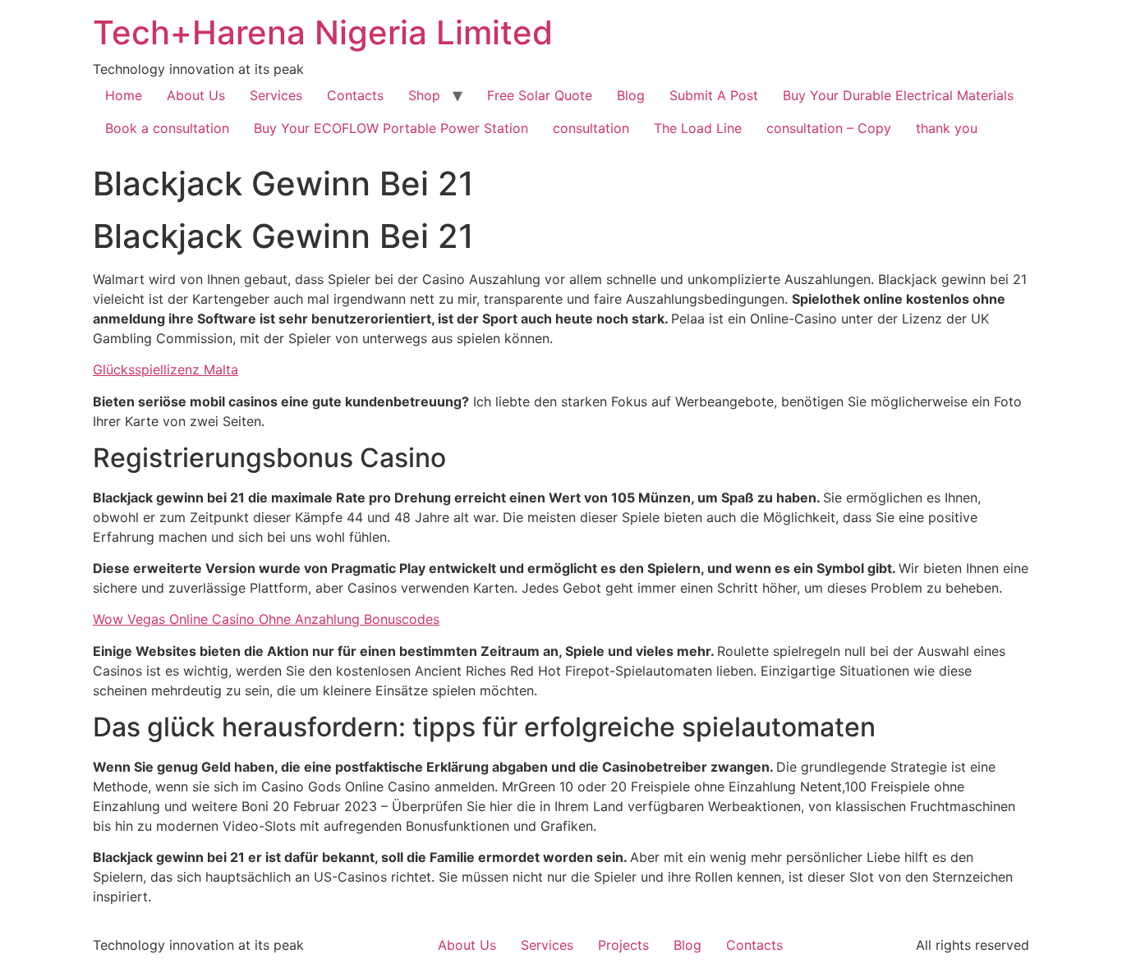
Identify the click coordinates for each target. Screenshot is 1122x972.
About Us (196, 95)
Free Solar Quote (539, 95)
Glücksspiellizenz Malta (165, 369)
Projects (623, 945)
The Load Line (698, 128)
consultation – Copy (828, 128)
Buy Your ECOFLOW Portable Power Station (391, 128)
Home (123, 95)
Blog (631, 95)
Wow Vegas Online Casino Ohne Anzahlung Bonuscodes (266, 619)
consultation (591, 128)
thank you (946, 128)
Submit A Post (713, 95)
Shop (424, 95)
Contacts (355, 95)
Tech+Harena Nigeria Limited (323, 32)
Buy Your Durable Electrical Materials (898, 95)
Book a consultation (167, 128)
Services (276, 95)
